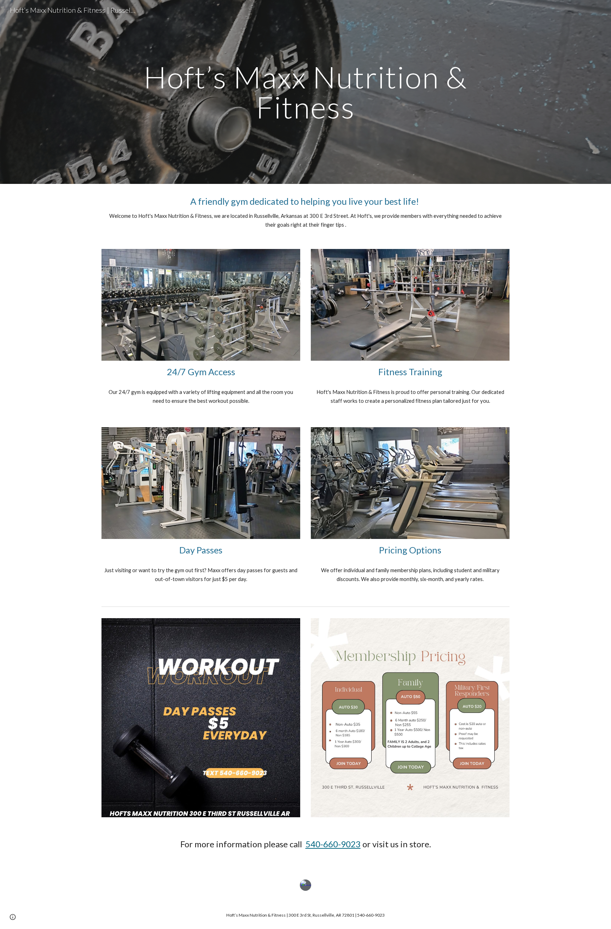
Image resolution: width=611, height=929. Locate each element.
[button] (13, 917)
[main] (305, 92)
